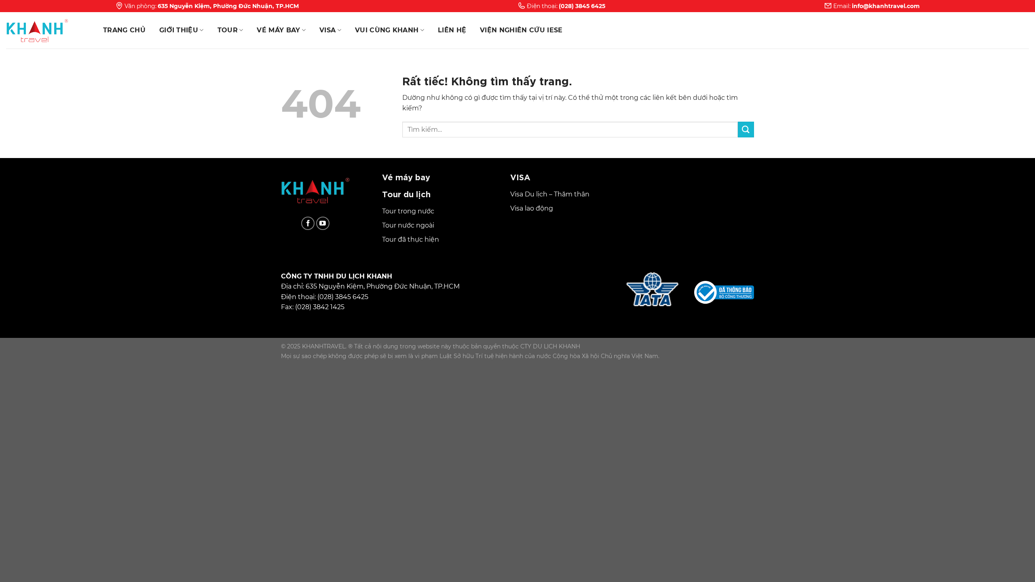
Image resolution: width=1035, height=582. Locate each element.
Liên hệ (452, 30)
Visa (327, 30)
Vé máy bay (278, 30)
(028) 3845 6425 (582, 6)
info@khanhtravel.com (886, 6)
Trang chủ (124, 30)
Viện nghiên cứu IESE (521, 30)
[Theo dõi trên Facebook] (308, 223)
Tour (228, 30)
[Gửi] (746, 129)
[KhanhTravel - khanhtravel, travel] (46, 30)
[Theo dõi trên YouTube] (323, 223)
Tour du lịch (406, 193)
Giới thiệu (178, 30)
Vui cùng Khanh (386, 30)
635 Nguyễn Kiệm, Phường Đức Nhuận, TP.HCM (228, 6)
